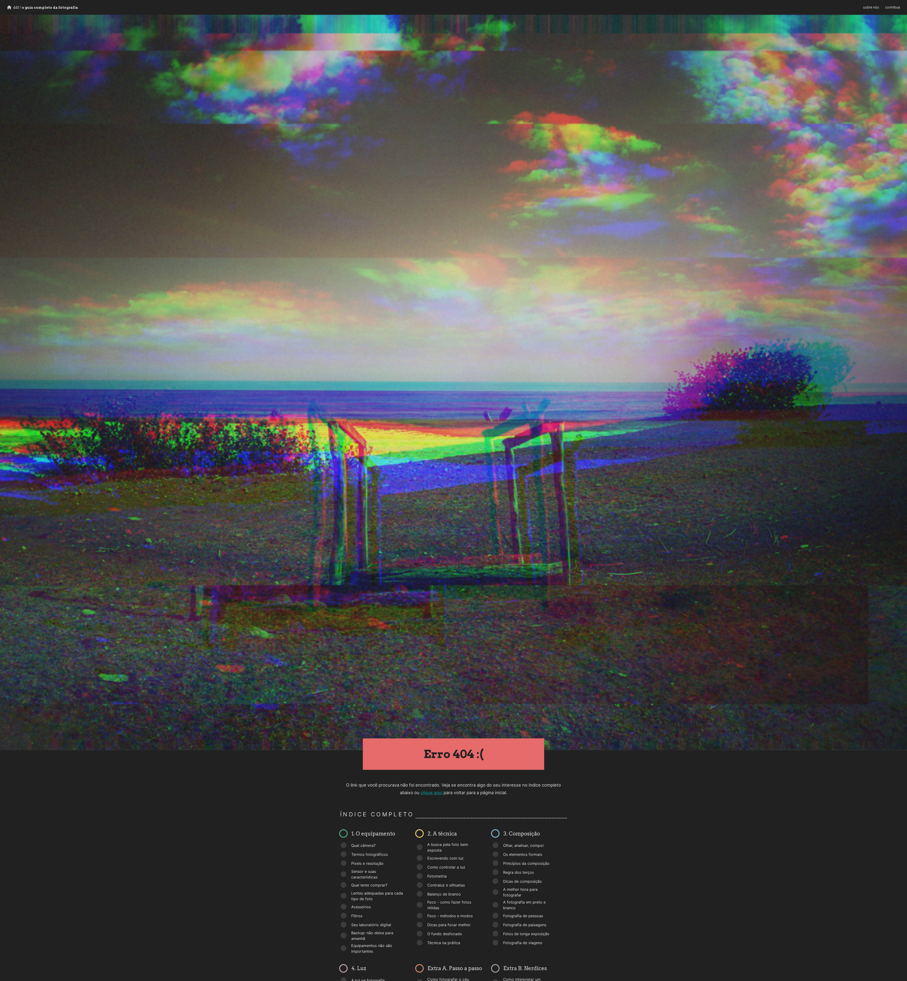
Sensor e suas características (364, 874)
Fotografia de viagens (522, 942)
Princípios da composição (526, 863)
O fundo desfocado (444, 933)
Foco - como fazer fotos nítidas (449, 905)
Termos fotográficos (369, 854)
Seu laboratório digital (371, 924)
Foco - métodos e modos (450, 915)
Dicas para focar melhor (449, 924)
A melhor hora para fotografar (520, 892)
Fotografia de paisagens (524, 924)
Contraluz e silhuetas (446, 885)
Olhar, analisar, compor (523, 845)
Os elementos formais (522, 854)
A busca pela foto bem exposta (447, 847)
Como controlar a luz (446, 867)
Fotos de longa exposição (526, 933)
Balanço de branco (444, 894)
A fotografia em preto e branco (524, 905)
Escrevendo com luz (445, 858)
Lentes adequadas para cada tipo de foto (377, 896)
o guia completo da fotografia (45, 7)
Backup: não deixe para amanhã (372, 935)
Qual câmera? (363, 845)
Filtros (356, 915)
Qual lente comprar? (369, 885)
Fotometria (437, 876)
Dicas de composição (522, 881)
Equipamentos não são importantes (371, 948)
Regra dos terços (518, 872)
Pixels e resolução (367, 863)
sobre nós (871, 7)
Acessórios (361, 906)
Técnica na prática (443, 942)
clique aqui (431, 792)
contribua (892, 7)
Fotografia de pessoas (523, 915)
